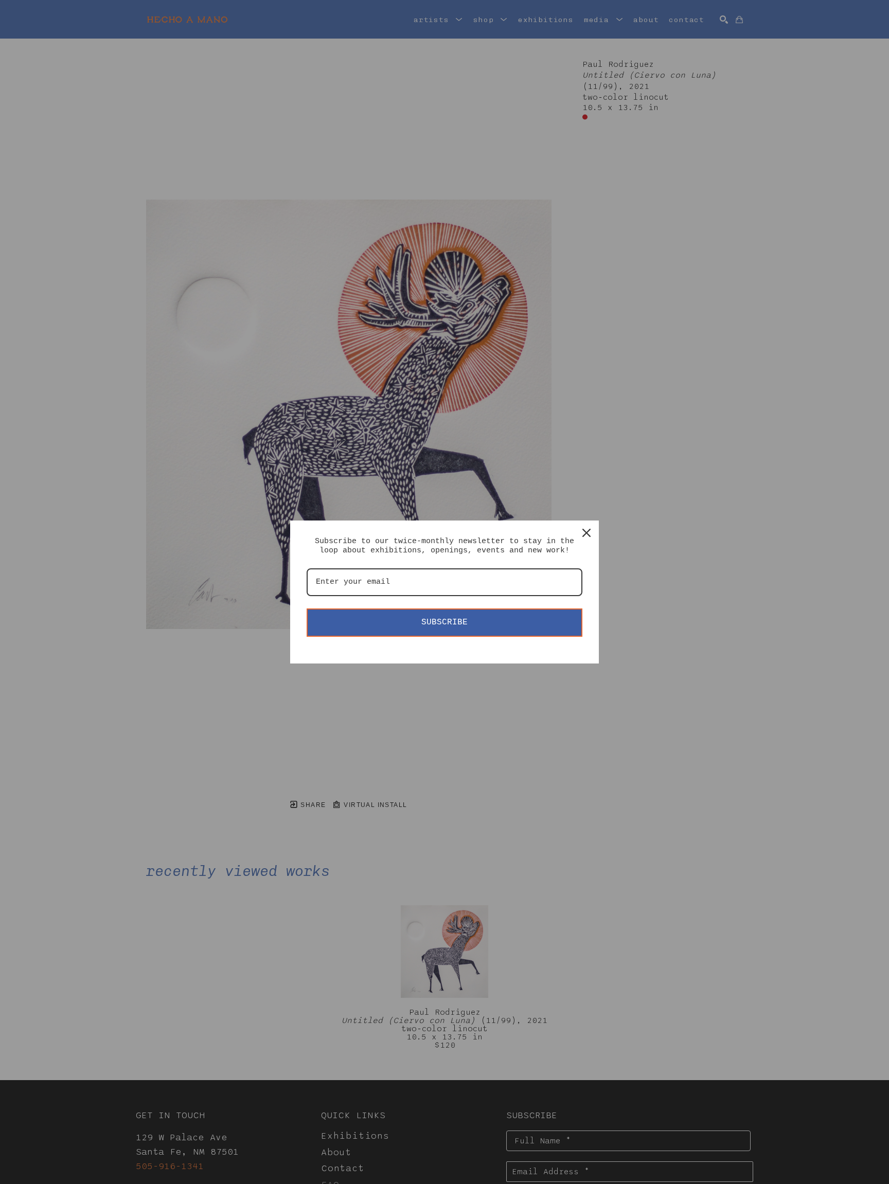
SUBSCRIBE (444, 622)
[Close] (586, 533)
